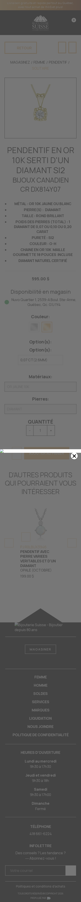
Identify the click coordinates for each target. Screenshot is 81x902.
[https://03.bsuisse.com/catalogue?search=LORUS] (40, 451)
